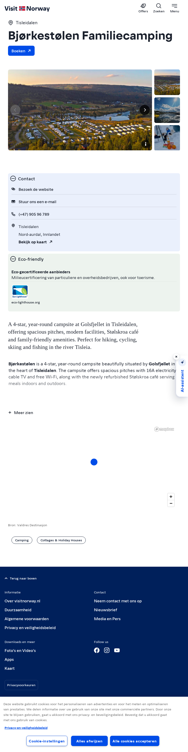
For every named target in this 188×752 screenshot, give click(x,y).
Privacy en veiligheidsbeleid (30, 627)
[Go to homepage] (34, 8)
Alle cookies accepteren (135, 741)
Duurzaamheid (18, 609)
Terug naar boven (23, 578)
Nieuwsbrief (105, 609)
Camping (22, 540)
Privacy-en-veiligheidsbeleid (26, 727)
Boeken (18, 50)
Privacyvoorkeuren (21, 685)
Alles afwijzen (89, 741)
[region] (94, 466)
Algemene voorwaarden (27, 618)
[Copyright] (145, 144)
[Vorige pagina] (15, 110)
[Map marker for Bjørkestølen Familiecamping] (94, 462)
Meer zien (23, 412)
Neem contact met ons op (118, 600)
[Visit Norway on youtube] (117, 650)
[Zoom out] (171, 503)
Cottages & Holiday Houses (61, 540)
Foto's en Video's (20, 650)
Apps (9, 659)
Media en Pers (107, 618)
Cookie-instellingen (47, 741)
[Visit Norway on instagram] (107, 650)
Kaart (10, 668)
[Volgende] (145, 110)
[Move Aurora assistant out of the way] (176, 357)
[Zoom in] (171, 496)
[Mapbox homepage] (164, 429)
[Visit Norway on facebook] (97, 650)
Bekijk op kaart (33, 241)
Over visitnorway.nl (22, 600)
